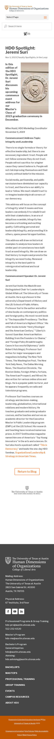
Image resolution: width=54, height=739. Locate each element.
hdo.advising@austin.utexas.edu (22, 659)
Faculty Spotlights (27, 57)
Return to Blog (27, 471)
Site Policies (29, 731)
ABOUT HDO (12, 702)
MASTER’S (11, 673)
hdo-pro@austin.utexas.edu (20, 625)
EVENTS (10, 691)
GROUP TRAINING (15, 685)
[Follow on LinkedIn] (21, 611)
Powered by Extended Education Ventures (24, 720)
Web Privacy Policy (29, 735)
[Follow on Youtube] (15, 611)
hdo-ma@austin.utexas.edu (20, 638)
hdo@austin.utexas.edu (18, 652)
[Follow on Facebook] (8, 611)
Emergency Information (15, 731)
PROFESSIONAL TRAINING (20, 679)
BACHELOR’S (12, 667)
